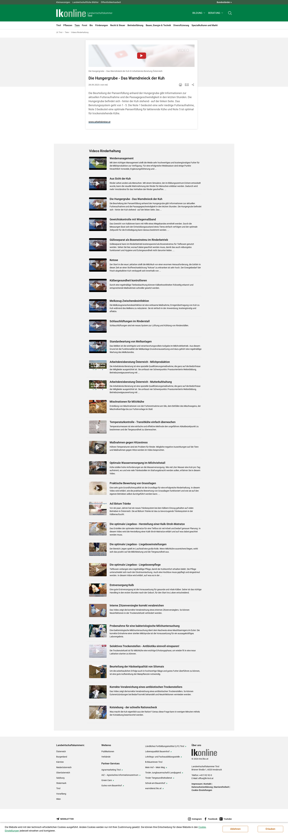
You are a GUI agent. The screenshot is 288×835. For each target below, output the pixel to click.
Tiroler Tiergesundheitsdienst (158, 778)
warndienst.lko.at (153, 788)
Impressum (197, 784)
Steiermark (61, 783)
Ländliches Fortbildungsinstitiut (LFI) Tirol (164, 746)
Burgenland (61, 757)
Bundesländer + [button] (224, 2)
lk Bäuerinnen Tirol (153, 762)
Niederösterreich (64, 767)
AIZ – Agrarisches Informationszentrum (119, 775)
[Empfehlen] (187, 85)
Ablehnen (235, 829)
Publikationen (107, 751)
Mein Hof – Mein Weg (155, 767)
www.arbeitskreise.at (99, 121)
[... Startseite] (84, 13)
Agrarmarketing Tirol (111, 770)
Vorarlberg (61, 794)
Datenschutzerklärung (202, 787)
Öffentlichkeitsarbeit (111, 2)
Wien (58, 799)
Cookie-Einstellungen (202, 790)
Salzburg (60, 778)
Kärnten (60, 762)
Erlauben (270, 829)
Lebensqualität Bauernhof (157, 751)
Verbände (105, 757)
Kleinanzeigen (63, 2)
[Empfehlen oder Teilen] (193, 85)
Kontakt (207, 784)
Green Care (106, 780)
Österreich (61, 751)
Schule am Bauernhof (155, 783)
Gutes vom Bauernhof (111, 785)
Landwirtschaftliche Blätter (85, 2)
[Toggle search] (230, 13)
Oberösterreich (63, 772)
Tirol (58, 788)
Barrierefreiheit (221, 787)
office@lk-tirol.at (205, 778)
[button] (199, 13)
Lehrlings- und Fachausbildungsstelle (162, 757)
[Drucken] (180, 85)
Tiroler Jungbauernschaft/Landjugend (163, 772)
